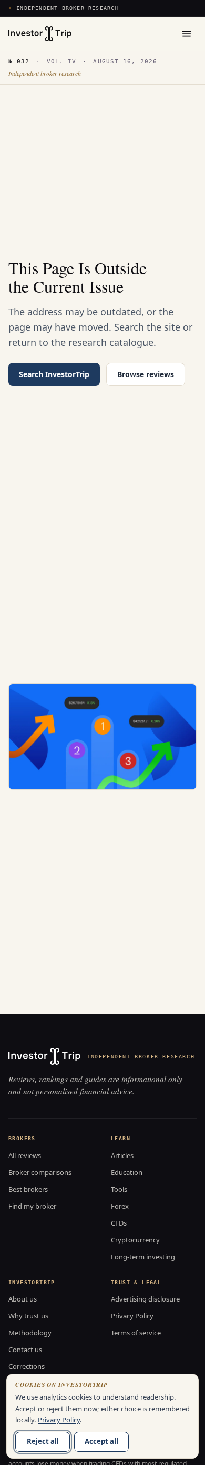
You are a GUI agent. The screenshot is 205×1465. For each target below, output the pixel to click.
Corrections (26, 1366)
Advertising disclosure (145, 1299)
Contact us (25, 1349)
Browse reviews (145, 374)
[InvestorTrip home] (39, 33)
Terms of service (136, 1332)
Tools (119, 1189)
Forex (120, 1206)
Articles (122, 1155)
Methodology (30, 1332)
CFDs (119, 1223)
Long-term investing (143, 1256)
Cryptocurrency (135, 1240)
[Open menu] (187, 34)
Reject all (43, 1441)
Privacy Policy (132, 1316)
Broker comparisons (39, 1172)
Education (126, 1172)
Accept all (101, 1441)
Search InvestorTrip (54, 374)
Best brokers (28, 1189)
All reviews (24, 1155)
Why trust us (28, 1316)
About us (22, 1299)
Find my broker (32, 1206)
